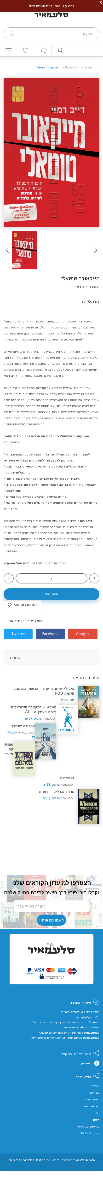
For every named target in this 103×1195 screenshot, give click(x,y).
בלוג (96, 1113)
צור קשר (94, 1093)
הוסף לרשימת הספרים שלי (26, 621)
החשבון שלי (92, 1099)
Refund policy (90, 1133)
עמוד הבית (92, 67)
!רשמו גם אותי (51, 920)
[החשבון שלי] (60, 50)
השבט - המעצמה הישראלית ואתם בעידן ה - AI (33, 709)
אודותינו (94, 1086)
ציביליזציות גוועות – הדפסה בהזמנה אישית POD (44, 691)
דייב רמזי (81, 286)
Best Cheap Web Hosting (28, 1160)
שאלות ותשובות (90, 1106)
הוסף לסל (51, 594)
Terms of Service (87, 1126)
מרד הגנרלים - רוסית (56, 791)
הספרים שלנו (71, 67)
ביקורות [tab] (15, 657)
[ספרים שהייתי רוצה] (25, 50)
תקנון (96, 1120)
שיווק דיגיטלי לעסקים (51, 1164)
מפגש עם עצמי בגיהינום (39, 761)
